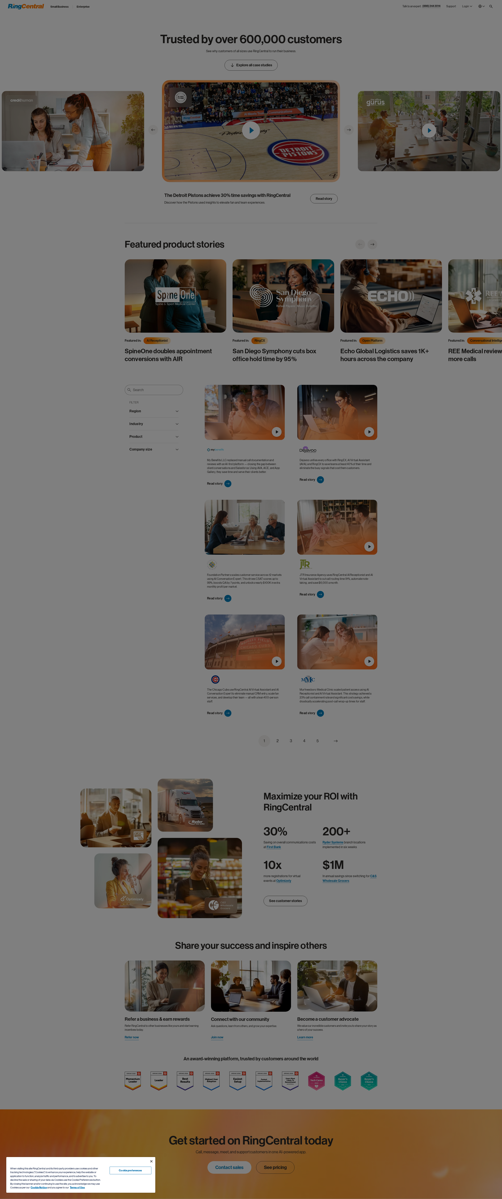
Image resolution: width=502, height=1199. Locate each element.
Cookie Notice (39, 1187)
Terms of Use (77, 1187)
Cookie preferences (130, 1170)
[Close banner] (151, 1161)
